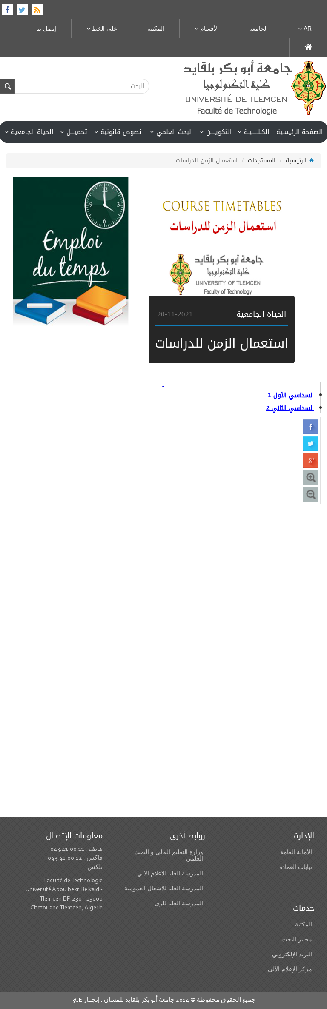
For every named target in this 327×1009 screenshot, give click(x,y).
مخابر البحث (296, 939)
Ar (307, 28)
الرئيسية (297, 160)
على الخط (103, 28)
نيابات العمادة (295, 867)
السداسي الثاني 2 (290, 408)
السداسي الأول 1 (291, 395)
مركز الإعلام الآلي (290, 969)
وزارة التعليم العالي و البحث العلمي (168, 855)
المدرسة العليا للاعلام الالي (170, 873)
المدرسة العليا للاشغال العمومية (163, 888)
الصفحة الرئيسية (299, 132)
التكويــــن (218, 132)
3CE (77, 1000)
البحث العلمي (173, 132)
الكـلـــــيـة (255, 132)
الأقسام (208, 28)
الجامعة (258, 28)
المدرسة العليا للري (179, 903)
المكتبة (155, 28)
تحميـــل (75, 132)
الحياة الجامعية (31, 132)
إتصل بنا (46, 28)
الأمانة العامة (296, 852)
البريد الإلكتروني (292, 954)
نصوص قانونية (119, 132)
